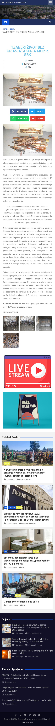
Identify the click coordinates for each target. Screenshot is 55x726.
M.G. (23, 567)
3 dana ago (18, 633)
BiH (5, 507)
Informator (13, 551)
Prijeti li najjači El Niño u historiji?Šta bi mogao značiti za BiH (27, 700)
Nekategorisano (26, 551)
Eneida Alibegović (28, 523)
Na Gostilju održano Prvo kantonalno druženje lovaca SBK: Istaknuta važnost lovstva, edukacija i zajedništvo (24, 472)
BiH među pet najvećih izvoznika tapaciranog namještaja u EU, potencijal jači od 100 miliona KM (27, 560)
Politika (12, 507)
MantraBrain (28, 722)
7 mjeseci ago (11, 523)
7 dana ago (10, 479)
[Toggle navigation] (12, 22)
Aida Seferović (25, 479)
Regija (6, 463)
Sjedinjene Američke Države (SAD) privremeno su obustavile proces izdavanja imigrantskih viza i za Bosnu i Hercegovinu (26, 516)
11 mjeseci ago (12, 605)
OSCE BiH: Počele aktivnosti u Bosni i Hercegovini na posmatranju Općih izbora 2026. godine (30, 627)
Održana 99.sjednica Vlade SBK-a (21, 601)
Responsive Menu (50, 2)
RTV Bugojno (13, 9)
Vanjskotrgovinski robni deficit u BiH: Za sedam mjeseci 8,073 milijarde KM (30, 640)
